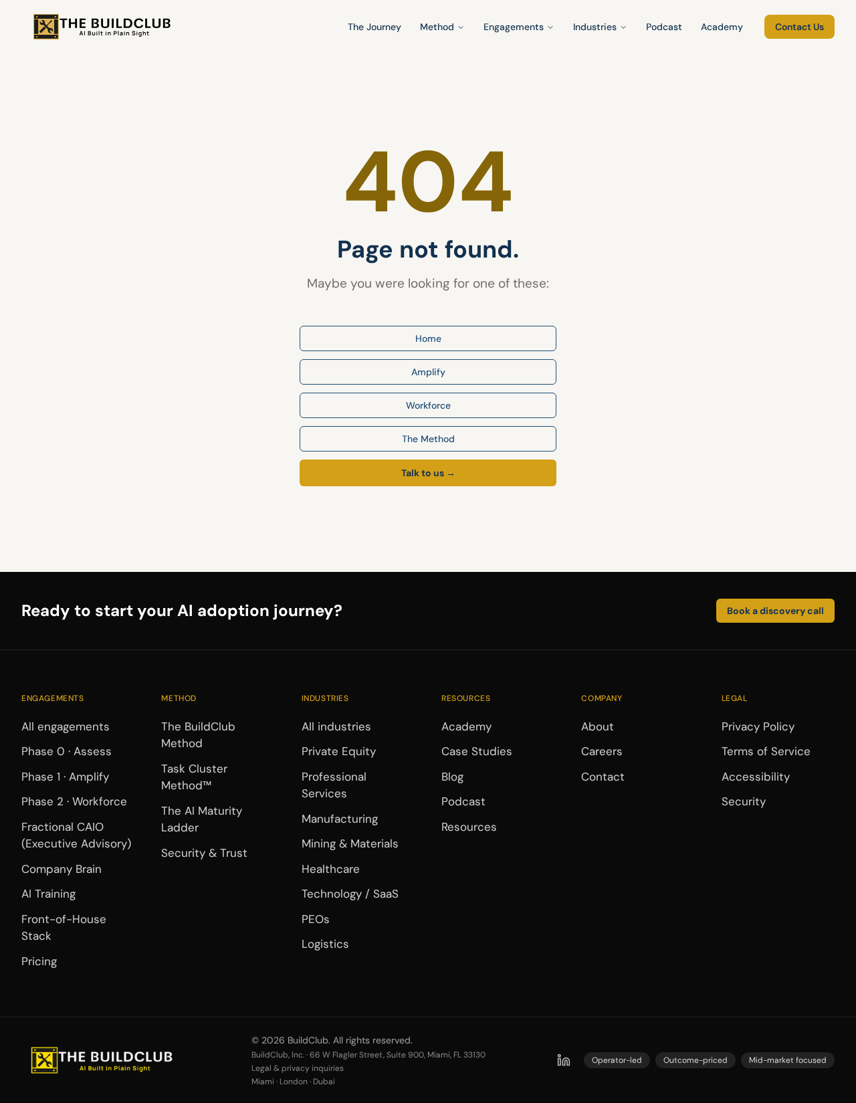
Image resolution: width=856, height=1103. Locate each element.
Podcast (664, 27)
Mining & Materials (350, 843)
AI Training (48, 893)
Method (437, 27)
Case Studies (476, 751)
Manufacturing (340, 818)
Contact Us (799, 27)
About (597, 726)
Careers (602, 751)
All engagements (65, 726)
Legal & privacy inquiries (297, 1068)
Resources (469, 826)
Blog (452, 776)
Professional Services (334, 785)
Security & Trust (204, 852)
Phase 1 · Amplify (65, 776)
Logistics (325, 943)
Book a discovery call (775, 611)
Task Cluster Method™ (194, 777)
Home (428, 338)
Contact (603, 776)
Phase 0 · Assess (66, 751)
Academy (722, 27)
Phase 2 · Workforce (74, 801)
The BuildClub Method (198, 735)
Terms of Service (766, 751)
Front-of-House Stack (63, 928)
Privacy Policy (758, 726)
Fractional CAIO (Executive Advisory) (76, 835)
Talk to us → (428, 473)
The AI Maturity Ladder (201, 819)
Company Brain (61, 869)
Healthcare (331, 869)
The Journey (374, 27)
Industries (595, 27)
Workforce (428, 405)
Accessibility (756, 776)
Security (744, 801)
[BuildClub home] (101, 26)
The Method (428, 439)
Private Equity (339, 751)
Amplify (428, 372)
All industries (336, 726)
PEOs (316, 919)
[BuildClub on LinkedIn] (563, 1060)
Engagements (514, 27)
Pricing (39, 961)
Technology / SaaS (350, 893)
